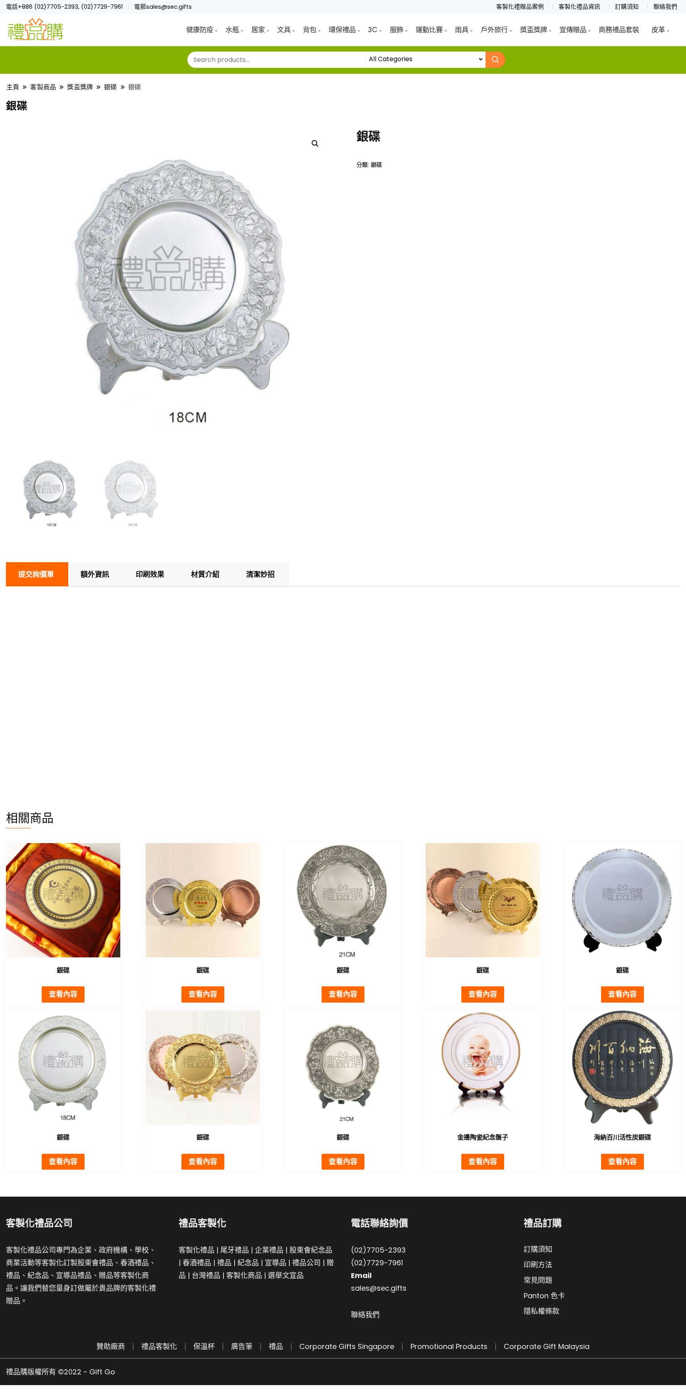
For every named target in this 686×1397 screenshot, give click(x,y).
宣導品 (275, 1263)
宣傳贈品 (572, 30)
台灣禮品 (206, 1275)
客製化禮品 (196, 1250)
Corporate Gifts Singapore (346, 1346)
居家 (258, 30)
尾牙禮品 (234, 1250)
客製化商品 (244, 1275)
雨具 (461, 30)
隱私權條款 (541, 1311)
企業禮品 (269, 1250)
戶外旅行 (494, 30)
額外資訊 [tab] (95, 574)
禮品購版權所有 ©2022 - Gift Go (60, 1372)
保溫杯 (204, 1346)
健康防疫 (199, 30)
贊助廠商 (110, 1346)
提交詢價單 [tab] (36, 574)
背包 (309, 30)
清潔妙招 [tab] (260, 574)
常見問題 (538, 1280)
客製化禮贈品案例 (520, 7)
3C (373, 30)
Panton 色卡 (544, 1296)
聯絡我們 (665, 7)
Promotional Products (449, 1346)
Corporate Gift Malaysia (547, 1346)
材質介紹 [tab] (205, 574)
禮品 (224, 1263)
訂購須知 (627, 7)
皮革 (658, 30)
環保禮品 (342, 30)
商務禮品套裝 (619, 30)
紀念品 (248, 1263)
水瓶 (232, 30)
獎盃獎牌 (533, 30)
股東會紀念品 (310, 1250)
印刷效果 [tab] (150, 574)
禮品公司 (306, 1263)
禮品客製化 (159, 1346)
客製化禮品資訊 (579, 7)
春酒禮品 (197, 1263)
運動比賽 (429, 30)
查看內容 (63, 994)
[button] (315, 143)
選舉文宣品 (286, 1275)
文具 (284, 30)
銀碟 (376, 164)
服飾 (396, 30)
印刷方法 (538, 1265)
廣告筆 (241, 1346)
